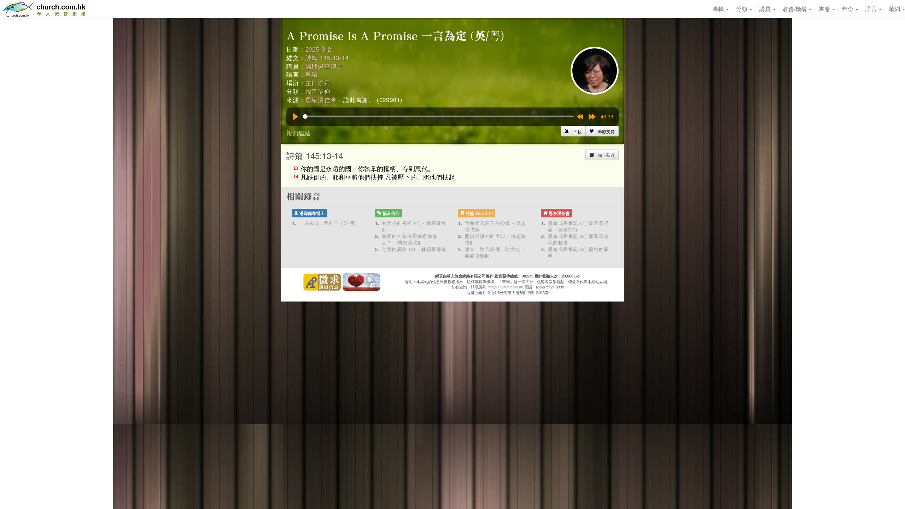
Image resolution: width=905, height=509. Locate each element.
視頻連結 (298, 132)
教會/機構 (795, 9)
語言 (871, 9)
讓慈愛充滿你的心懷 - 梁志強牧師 (495, 226)
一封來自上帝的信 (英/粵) (328, 223)
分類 (742, 9)
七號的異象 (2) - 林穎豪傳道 (414, 249)
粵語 (311, 74)
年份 (848, 9)
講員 (765, 9)
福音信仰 (318, 91)
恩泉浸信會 (321, 99)
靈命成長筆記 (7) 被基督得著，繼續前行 (578, 226)
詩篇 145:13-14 (327, 57)
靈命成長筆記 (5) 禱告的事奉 (578, 252)
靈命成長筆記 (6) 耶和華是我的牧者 (578, 239)
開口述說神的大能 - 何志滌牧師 (495, 239)
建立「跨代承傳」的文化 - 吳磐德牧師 (494, 252)
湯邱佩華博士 (324, 66)
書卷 (825, 9)
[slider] (438, 116)
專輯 (719, 9)
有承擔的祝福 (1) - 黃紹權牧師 (414, 226)
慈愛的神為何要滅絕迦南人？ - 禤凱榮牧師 (409, 239)
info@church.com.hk (505, 286)
